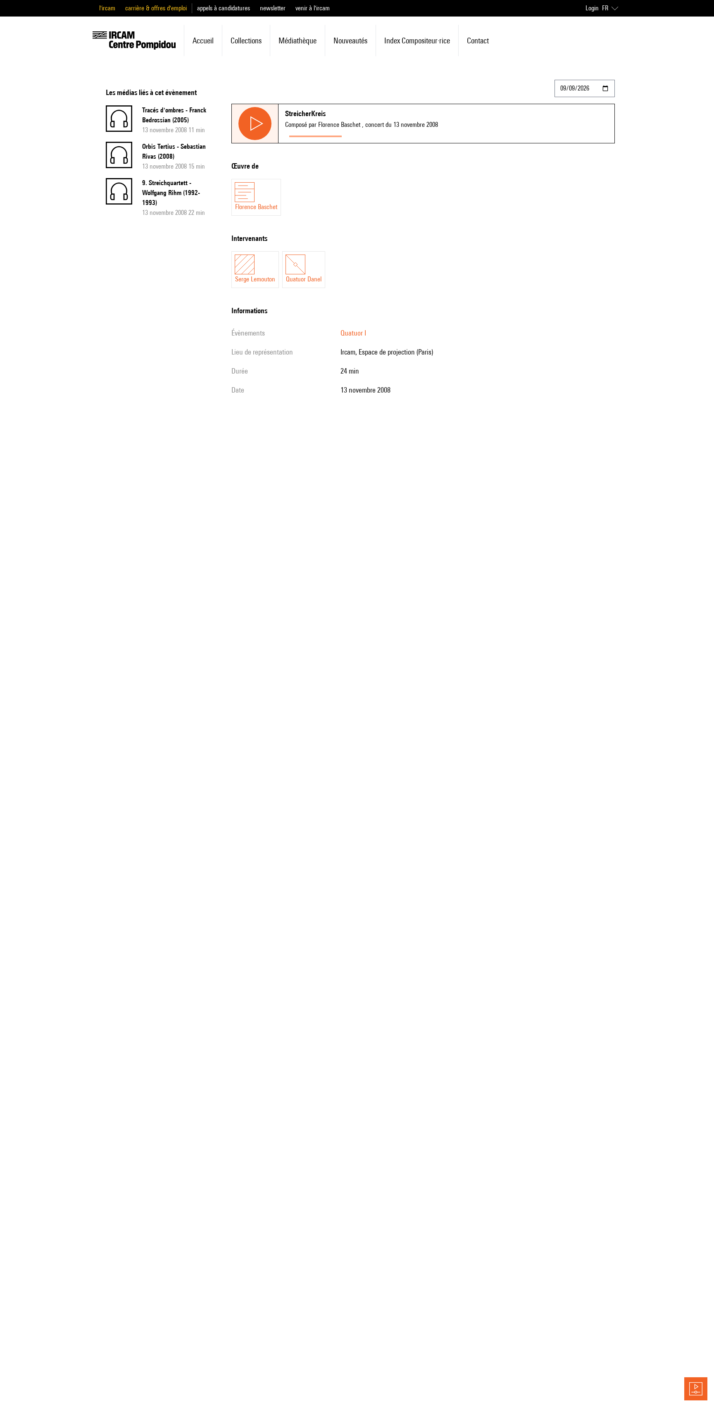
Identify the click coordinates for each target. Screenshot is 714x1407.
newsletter (273, 8)
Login (592, 8)
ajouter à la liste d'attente (383, 134)
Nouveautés (350, 40)
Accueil (203, 40)
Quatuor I (353, 333)
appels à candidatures (223, 8)
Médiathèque (297, 40)
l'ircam (107, 8)
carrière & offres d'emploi (156, 8)
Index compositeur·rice (417, 40)
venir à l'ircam (312, 8)
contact (478, 40)
